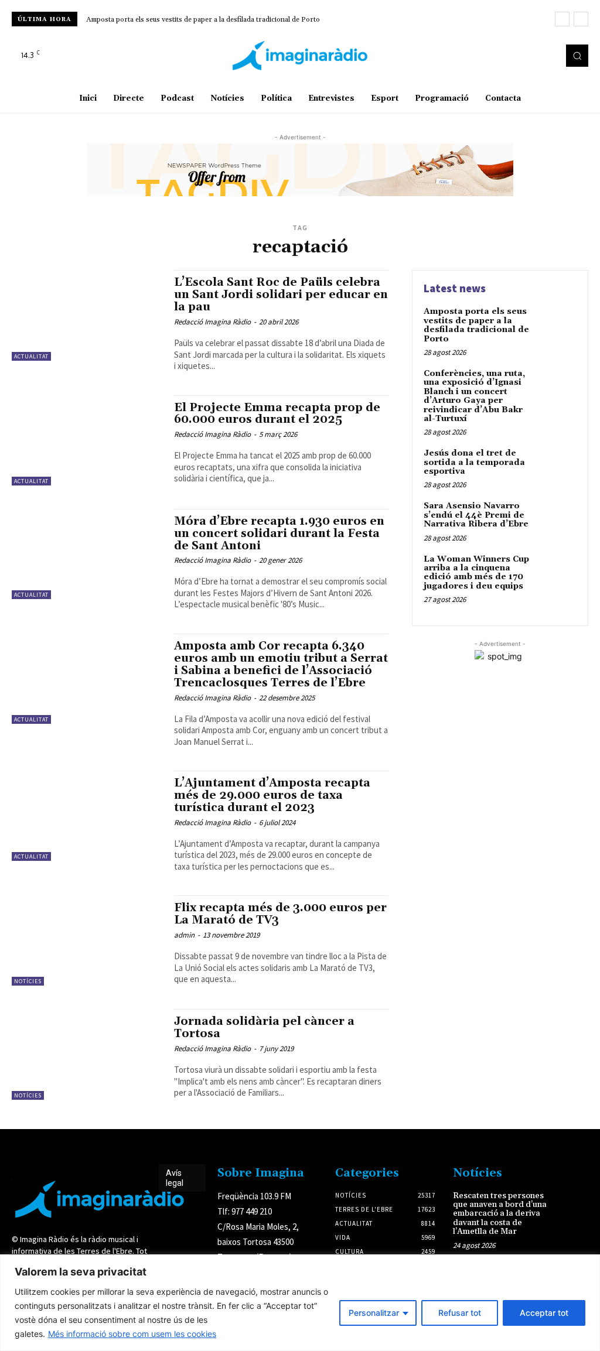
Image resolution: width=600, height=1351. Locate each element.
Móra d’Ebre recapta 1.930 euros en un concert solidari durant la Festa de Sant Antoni (279, 533)
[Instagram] (529, 55)
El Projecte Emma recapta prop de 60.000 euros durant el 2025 (277, 414)
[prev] (562, 19)
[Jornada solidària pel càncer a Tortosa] (87, 1054)
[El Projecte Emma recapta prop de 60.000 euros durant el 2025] (87, 440)
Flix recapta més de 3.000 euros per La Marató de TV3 (280, 914)
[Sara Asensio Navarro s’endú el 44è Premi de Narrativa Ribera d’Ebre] (557, 519)
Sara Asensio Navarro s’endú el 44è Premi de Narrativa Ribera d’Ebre (476, 515)
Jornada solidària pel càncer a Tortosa (264, 1027)
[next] (581, 19)
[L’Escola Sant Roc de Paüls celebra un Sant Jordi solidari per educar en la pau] (87, 315)
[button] (577, 56)
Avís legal (174, 1178)
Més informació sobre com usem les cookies (132, 1334)
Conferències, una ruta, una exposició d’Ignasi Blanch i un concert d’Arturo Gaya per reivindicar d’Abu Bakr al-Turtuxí (474, 396)
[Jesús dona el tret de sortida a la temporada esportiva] (557, 467)
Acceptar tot (544, 1313)
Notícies (28, 981)
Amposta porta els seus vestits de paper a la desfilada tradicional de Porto (203, 19)
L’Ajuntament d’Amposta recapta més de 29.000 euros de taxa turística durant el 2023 (272, 795)
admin (184, 935)
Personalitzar (374, 1313)
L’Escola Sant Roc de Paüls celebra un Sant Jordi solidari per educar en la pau (281, 294)
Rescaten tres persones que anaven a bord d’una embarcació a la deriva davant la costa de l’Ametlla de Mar (500, 1214)
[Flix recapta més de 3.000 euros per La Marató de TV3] (87, 940)
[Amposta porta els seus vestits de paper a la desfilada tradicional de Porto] (557, 325)
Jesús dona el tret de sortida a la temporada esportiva (474, 462)
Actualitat (31, 356)
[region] (300, 1302)
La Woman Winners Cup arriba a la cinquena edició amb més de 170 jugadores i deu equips (476, 572)
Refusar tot (459, 1313)
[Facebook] (513, 55)
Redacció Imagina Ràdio (212, 322)
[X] (546, 55)
